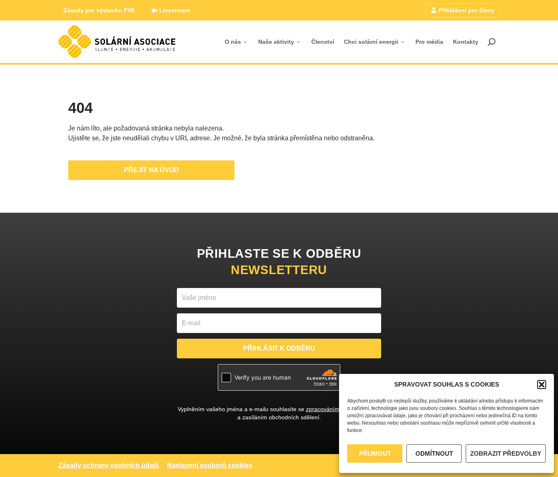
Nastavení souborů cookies (209, 465)
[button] (542, 384)
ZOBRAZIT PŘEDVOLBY (505, 453)
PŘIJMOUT (375, 453)
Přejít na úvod (151, 169)
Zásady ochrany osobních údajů (108, 465)
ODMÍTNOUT (434, 453)
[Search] (491, 42)
